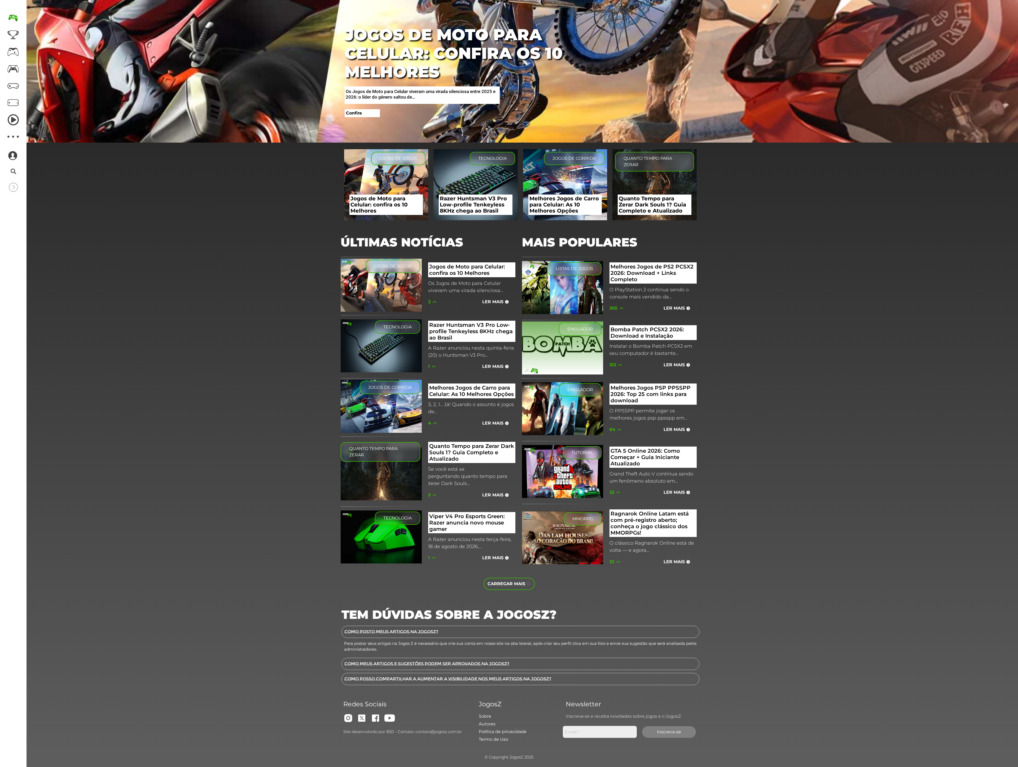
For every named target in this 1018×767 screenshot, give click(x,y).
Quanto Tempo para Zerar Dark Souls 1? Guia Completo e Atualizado (471, 452)
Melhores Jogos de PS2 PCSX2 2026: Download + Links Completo (652, 273)
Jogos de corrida (574, 158)
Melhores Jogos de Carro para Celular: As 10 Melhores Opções (471, 391)
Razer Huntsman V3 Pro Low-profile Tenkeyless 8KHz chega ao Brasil (471, 331)
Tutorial (582, 452)
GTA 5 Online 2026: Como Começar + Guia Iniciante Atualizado (645, 457)
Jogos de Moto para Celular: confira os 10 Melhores (454, 53)
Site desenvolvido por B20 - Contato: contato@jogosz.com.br (402, 731)
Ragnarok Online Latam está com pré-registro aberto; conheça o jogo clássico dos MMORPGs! (650, 523)
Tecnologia (492, 158)
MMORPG (582, 518)
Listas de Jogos (398, 158)
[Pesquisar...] (13, 171)
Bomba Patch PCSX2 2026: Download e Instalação (647, 332)
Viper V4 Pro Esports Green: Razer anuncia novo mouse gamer (467, 522)
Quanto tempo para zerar (648, 161)
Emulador (580, 329)
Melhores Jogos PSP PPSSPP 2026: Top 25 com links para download (651, 394)
